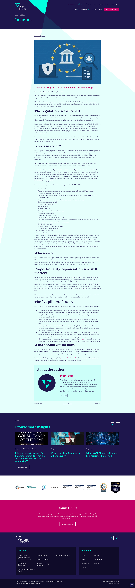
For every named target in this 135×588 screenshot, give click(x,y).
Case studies (98, 559)
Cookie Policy (115, 581)
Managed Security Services (43, 564)
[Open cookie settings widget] (132, 585)
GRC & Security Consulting (23, 564)
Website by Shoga (114, 583)
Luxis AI (83, 568)
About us (88, 4)
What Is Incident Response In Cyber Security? (29, 454)
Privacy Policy (106, 581)
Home (16, 15)
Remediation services (63, 555)
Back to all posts (39, 36)
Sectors (95, 4)
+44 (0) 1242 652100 (71, 4)
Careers (107, 4)
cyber (89, 128)
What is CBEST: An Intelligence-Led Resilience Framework (66, 454)
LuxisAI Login (114, 4)
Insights (101, 4)
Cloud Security (42, 555)
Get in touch (85, 564)
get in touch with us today (68, 358)
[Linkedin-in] (117, 538)
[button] (85, 9)
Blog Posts (43, 92)
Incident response (43, 559)
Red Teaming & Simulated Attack (26, 570)
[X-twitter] (112, 538)
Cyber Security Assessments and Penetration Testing (24, 557)
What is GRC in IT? (95, 453)
